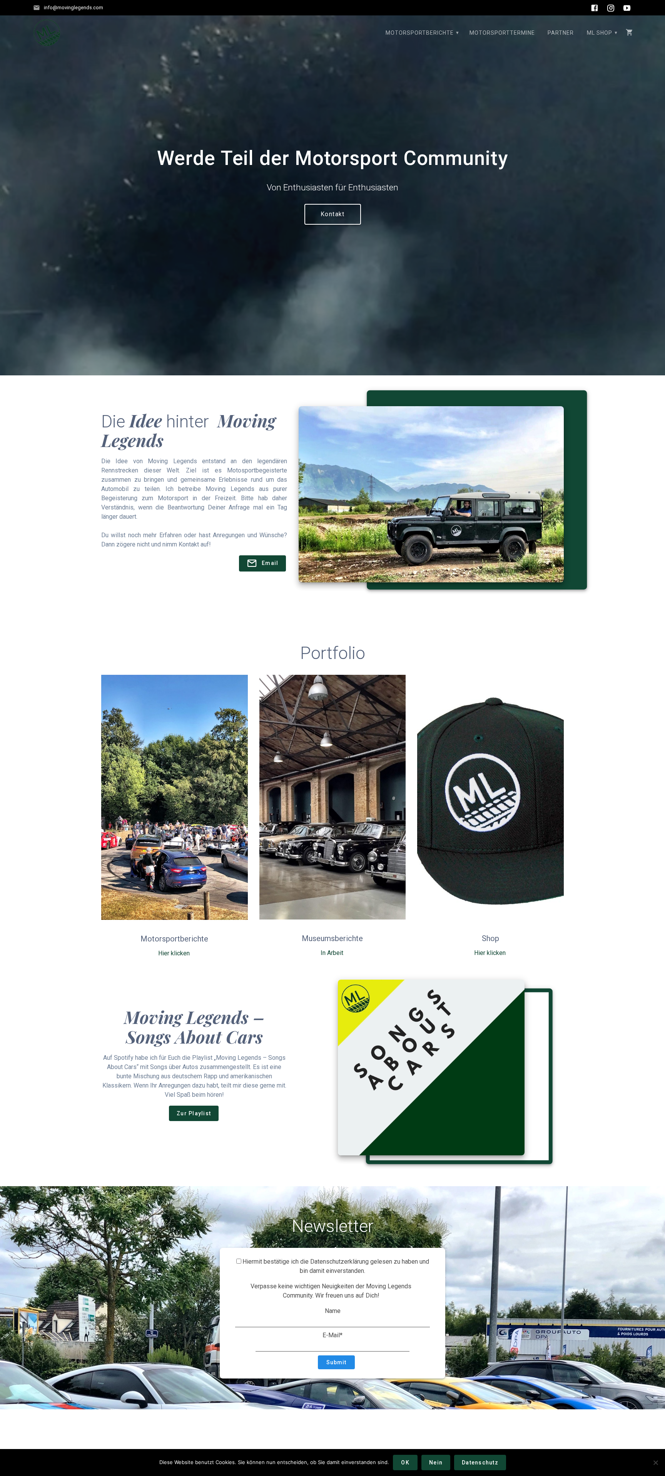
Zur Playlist (194, 1113)
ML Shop (599, 33)
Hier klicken (174, 953)
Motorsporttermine (502, 33)
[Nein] (655, 1462)
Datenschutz (480, 1462)
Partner (561, 33)
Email (270, 563)
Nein (436, 1462)
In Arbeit (332, 953)
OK (405, 1462)
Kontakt (333, 214)
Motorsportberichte (420, 33)
